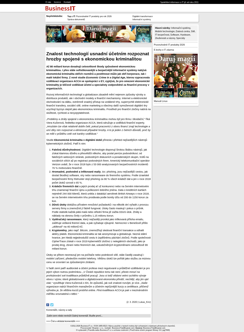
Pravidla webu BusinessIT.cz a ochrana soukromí (108, 330)
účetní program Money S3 (150, 330)
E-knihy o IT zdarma (164, 50)
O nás (48, 2)
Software (174, 35)
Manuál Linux (160, 101)
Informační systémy (141, 19)
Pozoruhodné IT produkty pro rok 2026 (89, 16)
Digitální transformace (142, 16)
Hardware (185, 35)
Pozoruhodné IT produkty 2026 (169, 45)
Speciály (180, 38)
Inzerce (57, 2)
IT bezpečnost (162, 35)
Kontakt (67, 2)
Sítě (193, 31)
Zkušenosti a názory (165, 38)
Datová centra (183, 31)
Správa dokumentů (76, 19)
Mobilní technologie (165, 31)
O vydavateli (81, 330)
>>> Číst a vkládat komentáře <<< (63, 321)
